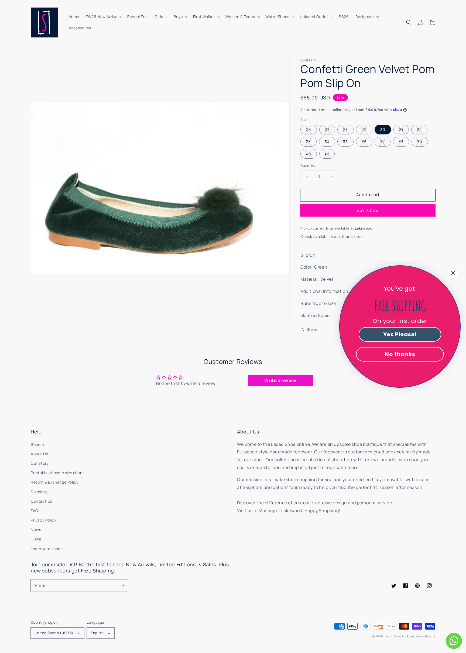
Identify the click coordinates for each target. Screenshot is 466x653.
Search (37, 444)
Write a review (280, 380)
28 (345, 129)
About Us (39, 453)
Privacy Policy (43, 520)
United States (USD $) (54, 632)
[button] (409, 22)
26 (308, 129)
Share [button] (312, 329)
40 (308, 153)
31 (401, 129)
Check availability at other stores (331, 236)
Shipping (39, 491)
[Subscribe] (122, 585)
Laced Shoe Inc (395, 636)
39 (419, 141)
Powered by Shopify (421, 636)
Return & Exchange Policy (54, 482)
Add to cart (368, 194)
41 (327, 153)
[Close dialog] (453, 273)
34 (327, 141)
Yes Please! (400, 334)
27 (327, 129)
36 (364, 141)
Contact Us (41, 501)
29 (364, 129)
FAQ (34, 510)
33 (308, 141)
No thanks (400, 354)
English (97, 632)
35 (345, 141)
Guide (36, 538)
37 (382, 141)
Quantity (307, 165)
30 (382, 129)
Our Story (40, 463)
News (36, 529)
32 (419, 129)
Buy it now (368, 210)
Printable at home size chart (57, 472)
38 (401, 141)
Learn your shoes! (47, 548)
